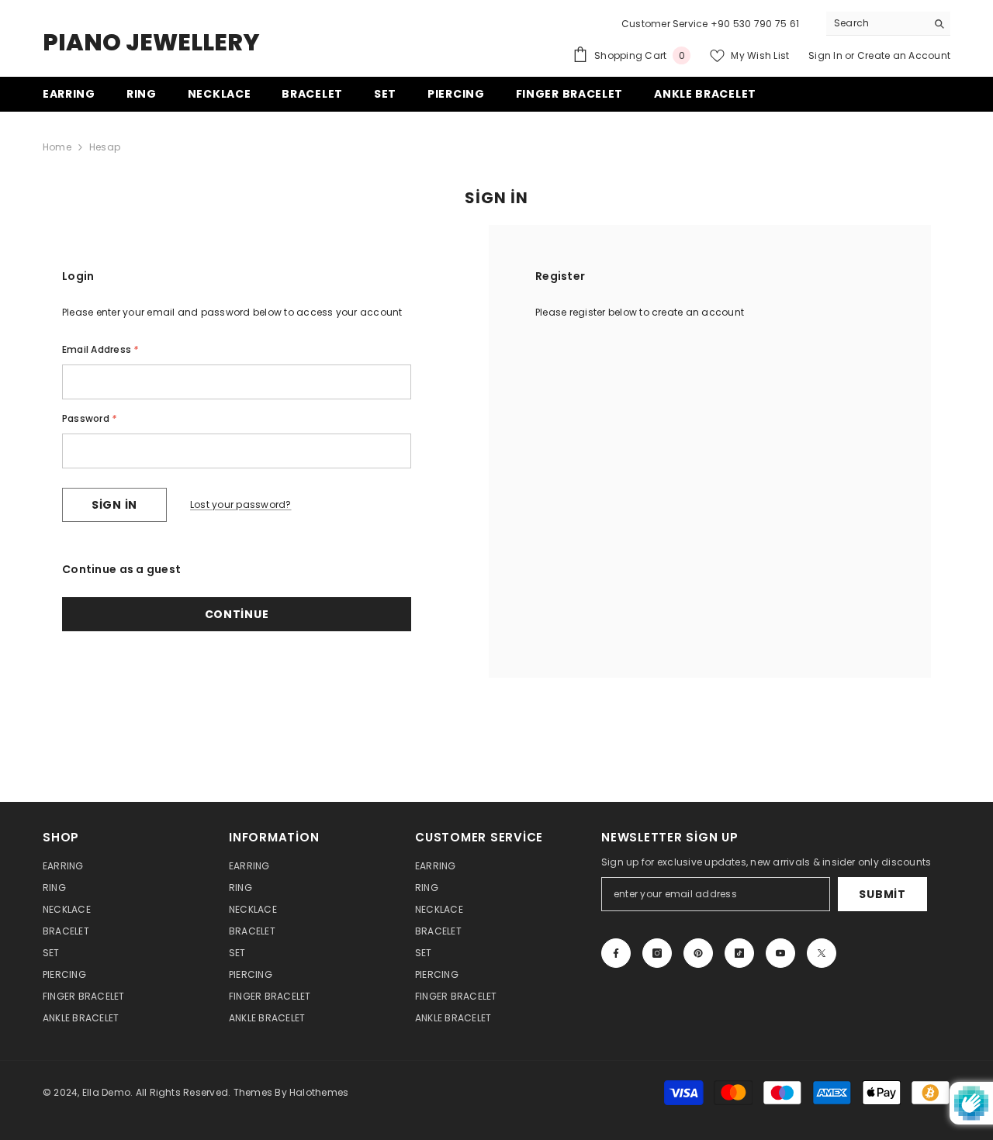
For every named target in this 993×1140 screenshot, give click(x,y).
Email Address (100, 349)
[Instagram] (657, 953)
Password (89, 418)
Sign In (826, 55)
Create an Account (903, 55)
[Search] (888, 24)
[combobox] (876, 23)
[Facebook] (616, 953)
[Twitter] (821, 953)
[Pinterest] (698, 953)
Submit (882, 894)
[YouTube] (780, 953)
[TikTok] (739, 953)
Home (57, 147)
